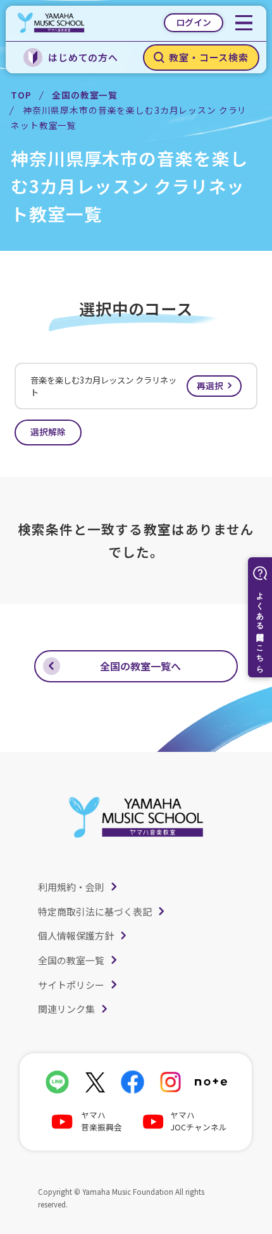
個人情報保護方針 (76, 935)
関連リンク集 (66, 1008)
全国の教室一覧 (85, 94)
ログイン (193, 22)
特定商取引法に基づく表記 (95, 911)
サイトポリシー (71, 984)
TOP (21, 94)
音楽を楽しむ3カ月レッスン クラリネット (126, 386)
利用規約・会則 (71, 886)
